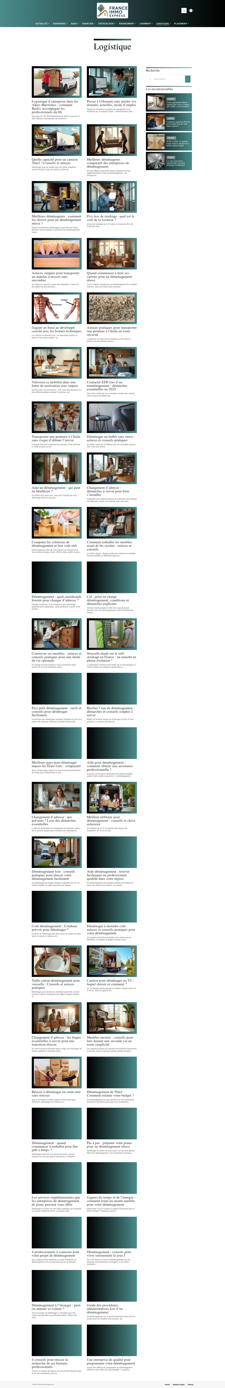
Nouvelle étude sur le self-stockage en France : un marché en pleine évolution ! (111, 657)
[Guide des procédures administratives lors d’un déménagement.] (112, 1286)
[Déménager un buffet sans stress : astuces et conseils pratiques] (112, 417)
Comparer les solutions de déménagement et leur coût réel (54, 543)
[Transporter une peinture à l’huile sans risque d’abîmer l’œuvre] (57, 417)
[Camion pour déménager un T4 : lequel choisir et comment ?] (112, 961)
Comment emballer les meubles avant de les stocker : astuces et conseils (109, 545)
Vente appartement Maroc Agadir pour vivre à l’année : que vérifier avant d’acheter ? (178, 104)
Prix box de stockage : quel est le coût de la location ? (110, 218)
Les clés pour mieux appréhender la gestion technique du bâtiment (176, 162)
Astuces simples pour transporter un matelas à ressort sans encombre (55, 276)
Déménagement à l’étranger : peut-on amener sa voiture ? (57, 1307)
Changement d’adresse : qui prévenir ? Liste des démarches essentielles (54, 820)
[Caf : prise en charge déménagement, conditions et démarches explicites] (112, 577)
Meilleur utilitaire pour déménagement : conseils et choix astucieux (111, 820)
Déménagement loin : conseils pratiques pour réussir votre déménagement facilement (53, 875)
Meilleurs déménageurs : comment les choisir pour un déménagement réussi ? (56, 219)
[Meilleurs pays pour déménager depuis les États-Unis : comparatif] (57, 743)
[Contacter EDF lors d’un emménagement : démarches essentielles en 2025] (112, 363)
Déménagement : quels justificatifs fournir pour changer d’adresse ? (57, 598)
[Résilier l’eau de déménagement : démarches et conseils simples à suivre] (112, 688)
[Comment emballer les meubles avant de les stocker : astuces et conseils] (112, 522)
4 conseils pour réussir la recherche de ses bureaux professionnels (50, 1363)
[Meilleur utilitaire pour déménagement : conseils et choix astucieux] (112, 797)
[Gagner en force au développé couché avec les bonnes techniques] (57, 308)
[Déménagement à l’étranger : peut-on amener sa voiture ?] (57, 1286)
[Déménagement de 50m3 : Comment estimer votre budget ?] (112, 1072)
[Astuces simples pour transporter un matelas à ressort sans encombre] (57, 254)
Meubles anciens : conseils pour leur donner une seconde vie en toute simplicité (110, 1041)
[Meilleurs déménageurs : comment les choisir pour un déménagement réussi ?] (57, 197)
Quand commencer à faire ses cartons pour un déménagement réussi (109, 276)
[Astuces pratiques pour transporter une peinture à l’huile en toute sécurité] (112, 308)
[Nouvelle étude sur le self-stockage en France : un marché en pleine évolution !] (112, 634)
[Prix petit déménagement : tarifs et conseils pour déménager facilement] (57, 688)
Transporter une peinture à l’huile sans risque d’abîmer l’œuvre (56, 438)
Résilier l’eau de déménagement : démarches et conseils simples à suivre (111, 711)
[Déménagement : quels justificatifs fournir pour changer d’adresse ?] (57, 577)
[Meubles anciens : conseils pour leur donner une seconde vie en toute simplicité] (112, 1018)
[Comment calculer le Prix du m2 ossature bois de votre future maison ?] (156, 122)
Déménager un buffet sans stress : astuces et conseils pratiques (111, 438)
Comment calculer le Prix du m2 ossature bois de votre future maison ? (178, 123)
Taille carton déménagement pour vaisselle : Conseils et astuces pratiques (56, 984)
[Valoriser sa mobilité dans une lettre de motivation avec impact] (57, 363)
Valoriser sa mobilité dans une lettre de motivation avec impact (55, 384)
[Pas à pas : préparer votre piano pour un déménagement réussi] (112, 1123)
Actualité (170, 157)
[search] (184, 10)
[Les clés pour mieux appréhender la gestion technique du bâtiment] (156, 161)
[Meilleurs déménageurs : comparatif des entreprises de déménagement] (112, 140)
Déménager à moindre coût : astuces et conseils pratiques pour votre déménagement (111, 929)
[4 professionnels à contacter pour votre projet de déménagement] (57, 1232)
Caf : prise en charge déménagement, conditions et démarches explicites (108, 600)
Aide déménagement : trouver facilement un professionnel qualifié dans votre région (108, 875)
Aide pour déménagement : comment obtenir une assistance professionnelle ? (110, 766)
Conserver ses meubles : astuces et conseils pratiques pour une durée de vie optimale (57, 657)
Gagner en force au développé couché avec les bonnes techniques (57, 329)
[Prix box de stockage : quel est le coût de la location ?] (112, 197)
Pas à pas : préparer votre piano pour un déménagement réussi (109, 1144)
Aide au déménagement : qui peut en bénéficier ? (56, 489)
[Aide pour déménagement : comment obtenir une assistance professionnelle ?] (112, 743)
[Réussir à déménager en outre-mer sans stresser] (57, 1072)
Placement (171, 138)
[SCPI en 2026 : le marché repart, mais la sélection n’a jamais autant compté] (156, 141)
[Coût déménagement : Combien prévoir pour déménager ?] (57, 906)
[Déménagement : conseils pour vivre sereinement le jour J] (112, 1232)
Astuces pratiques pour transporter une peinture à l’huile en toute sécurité (112, 331)
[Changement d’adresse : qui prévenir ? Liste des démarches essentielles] (57, 797)
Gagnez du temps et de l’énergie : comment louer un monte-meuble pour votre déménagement (111, 1201)
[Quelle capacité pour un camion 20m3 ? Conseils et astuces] (57, 140)
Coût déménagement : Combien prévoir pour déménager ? (54, 927)
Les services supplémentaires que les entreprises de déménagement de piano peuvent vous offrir (56, 1201)
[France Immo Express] (112, 10)
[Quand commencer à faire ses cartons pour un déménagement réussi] (112, 254)
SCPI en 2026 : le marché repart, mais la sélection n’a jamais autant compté (178, 143)
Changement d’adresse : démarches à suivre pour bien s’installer (108, 491)
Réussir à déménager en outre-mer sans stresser (56, 1093)
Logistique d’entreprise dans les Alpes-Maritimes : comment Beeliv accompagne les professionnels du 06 (55, 106)
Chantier (170, 118)
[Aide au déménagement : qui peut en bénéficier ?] (57, 468)
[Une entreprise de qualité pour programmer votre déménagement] (112, 1340)
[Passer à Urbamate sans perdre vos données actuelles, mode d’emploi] (112, 82)
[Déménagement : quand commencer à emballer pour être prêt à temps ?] (57, 1123)
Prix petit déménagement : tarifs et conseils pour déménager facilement (57, 711)
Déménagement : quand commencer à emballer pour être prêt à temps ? (55, 1146)
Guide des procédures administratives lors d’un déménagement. (105, 1308)
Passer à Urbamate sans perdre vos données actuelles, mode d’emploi (111, 103)
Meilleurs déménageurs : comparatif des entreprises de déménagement (108, 163)
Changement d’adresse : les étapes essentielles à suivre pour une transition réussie (56, 1041)
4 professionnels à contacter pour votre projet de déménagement (55, 1253)
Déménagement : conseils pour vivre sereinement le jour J (109, 1253)
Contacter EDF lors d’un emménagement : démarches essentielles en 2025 (107, 385)
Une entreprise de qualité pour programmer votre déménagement (111, 1361)
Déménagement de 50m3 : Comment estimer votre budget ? (110, 1093)
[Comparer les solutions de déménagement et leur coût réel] (57, 522)
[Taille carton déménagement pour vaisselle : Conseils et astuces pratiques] (57, 961)
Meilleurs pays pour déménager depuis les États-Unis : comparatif (56, 764)
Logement (171, 99)
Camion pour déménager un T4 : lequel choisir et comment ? (110, 982)
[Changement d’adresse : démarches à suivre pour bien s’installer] (112, 468)
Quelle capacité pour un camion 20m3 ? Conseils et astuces (55, 161)
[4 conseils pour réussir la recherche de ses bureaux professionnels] (57, 1340)
